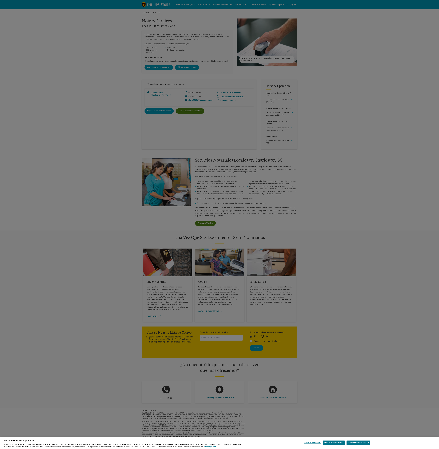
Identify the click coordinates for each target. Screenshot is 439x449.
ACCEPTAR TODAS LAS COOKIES (358, 443)
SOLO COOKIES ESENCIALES (333, 443)
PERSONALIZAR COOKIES (312, 443)
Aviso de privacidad (210, 446)
